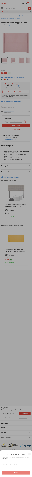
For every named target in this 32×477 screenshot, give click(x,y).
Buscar (16, 472)
